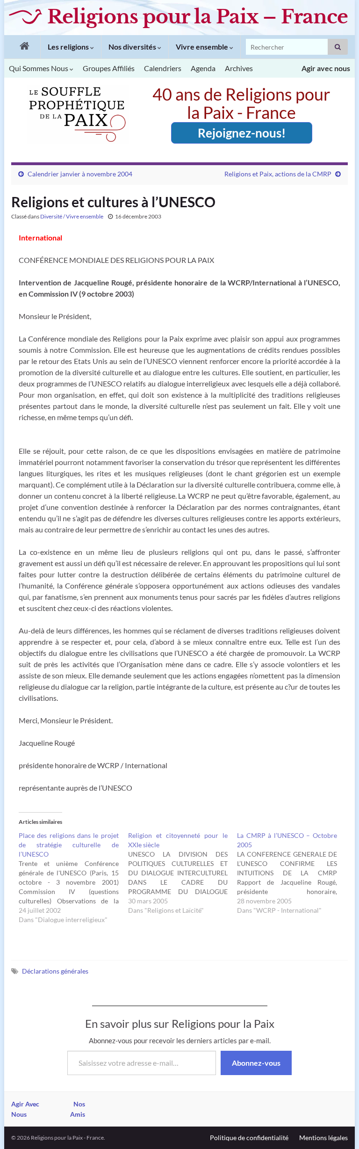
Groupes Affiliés (109, 68)
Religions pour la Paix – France (197, 17)
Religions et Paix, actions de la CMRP (277, 174)
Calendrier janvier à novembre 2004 (80, 174)
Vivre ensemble (203, 46)
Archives (239, 68)
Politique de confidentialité (249, 1138)
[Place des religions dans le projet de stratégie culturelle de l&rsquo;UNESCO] (73, 877)
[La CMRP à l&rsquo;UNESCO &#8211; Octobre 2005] (291, 873)
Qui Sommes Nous (39, 68)
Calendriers (162, 68)
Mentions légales (323, 1138)
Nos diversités (133, 46)
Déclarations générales (55, 971)
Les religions (69, 46)
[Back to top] (338, 1128)
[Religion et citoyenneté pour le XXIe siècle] (182, 873)
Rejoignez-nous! (242, 132)
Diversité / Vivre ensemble (71, 216)
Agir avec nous (326, 68)
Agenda (203, 68)
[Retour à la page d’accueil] (22, 46)
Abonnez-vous (256, 1062)
